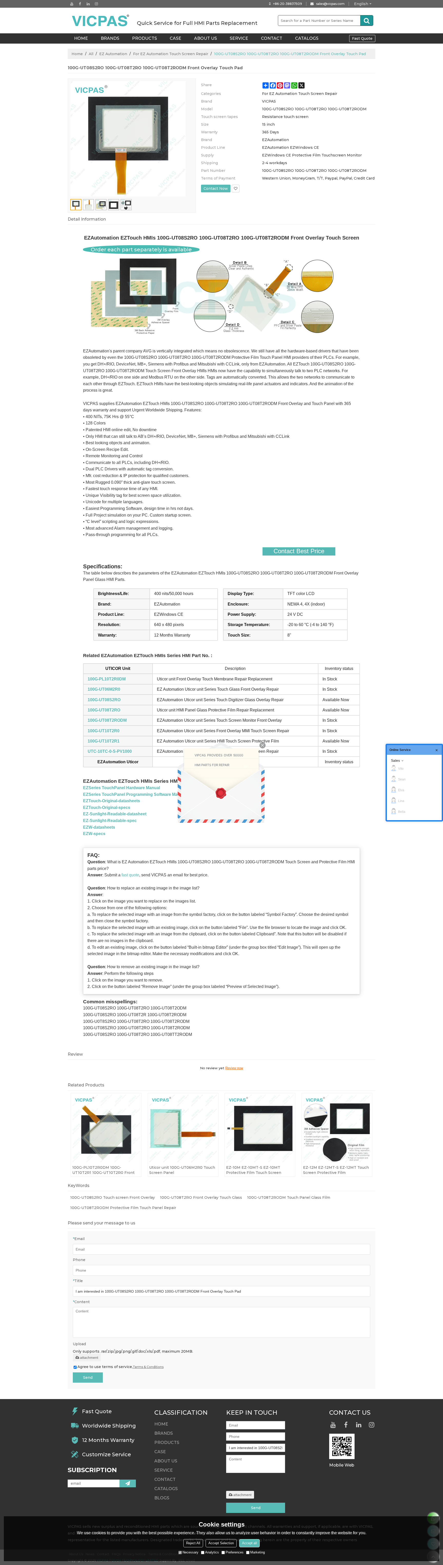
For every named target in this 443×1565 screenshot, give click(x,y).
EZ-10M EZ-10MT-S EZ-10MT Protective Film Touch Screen (253, 1170)
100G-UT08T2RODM (107, 720)
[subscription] (127, 1483)
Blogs (161, 1497)
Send (88, 1377)
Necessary (190, 1552)
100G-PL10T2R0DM (107, 679)
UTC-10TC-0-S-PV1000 (110, 751)
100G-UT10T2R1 (103, 741)
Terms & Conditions (148, 1367)
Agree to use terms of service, (120, 1366)
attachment (89, 1357)
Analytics (212, 1552)
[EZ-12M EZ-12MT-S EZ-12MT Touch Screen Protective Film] (337, 1128)
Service (239, 38)
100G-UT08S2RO (104, 700)
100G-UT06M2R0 (104, 689)
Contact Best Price (299, 551)
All (91, 54)
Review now (234, 1068)
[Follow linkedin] (88, 4)
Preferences (235, 1552)
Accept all (249, 1543)
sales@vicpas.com (330, 4)
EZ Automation (113, 54)
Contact (271, 38)
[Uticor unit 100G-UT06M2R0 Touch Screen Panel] (183, 1128)
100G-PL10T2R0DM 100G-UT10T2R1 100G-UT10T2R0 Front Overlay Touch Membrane (103, 1170)
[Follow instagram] (96, 4)
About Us (205, 38)
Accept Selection (221, 1543)
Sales (395, 760)
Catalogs (306, 38)
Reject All (193, 1543)
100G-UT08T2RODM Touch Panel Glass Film (288, 1197)
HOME (81, 38)
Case (175, 38)
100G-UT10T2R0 (103, 731)
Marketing (257, 1552)
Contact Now (216, 188)
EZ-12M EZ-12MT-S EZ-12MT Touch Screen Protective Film (336, 1170)
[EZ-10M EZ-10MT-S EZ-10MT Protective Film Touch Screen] (260, 1128)
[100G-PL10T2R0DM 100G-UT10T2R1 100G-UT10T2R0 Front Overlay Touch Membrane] (106, 1128)
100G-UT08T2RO (104, 710)
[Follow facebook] (80, 4)
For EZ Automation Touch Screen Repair (170, 54)
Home (77, 54)
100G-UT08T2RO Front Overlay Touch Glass (201, 1197)
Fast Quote (362, 38)
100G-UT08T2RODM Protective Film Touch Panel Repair (123, 1207)
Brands (110, 38)
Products (144, 38)
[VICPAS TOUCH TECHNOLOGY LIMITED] (101, 20)
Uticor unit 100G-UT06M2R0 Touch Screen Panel (182, 1170)
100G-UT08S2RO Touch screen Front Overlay (112, 1197)
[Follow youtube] (72, 4)
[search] (366, 20)
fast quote (130, 875)
